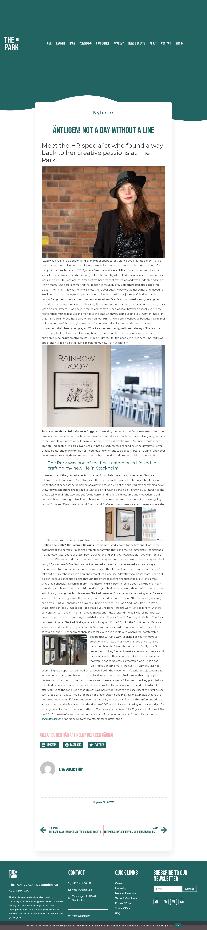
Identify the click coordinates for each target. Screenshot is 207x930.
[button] (49, 745)
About (153, 44)
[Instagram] (165, 902)
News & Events (136, 44)
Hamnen (60, 44)
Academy (119, 44)
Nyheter (103, 112)
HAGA (72, 44)
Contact (166, 44)
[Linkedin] (173, 902)
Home (49, 44)
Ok (177, 925)
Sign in (179, 44)
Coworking (85, 44)
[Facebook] (157, 902)
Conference (102, 44)
